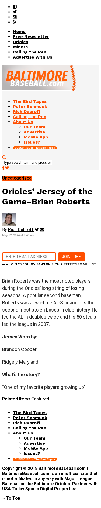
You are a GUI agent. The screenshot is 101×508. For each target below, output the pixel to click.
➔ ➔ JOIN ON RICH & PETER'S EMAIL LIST (49, 264)
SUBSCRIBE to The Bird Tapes (35, 147)
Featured (40, 398)
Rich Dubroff (21, 229)
